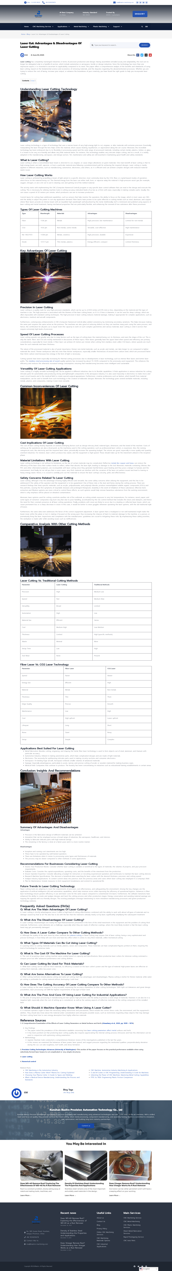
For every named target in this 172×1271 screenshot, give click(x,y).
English (146, 1269)
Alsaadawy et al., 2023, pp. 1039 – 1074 (117, 1023)
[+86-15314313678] (43, 2)
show (32, 81)
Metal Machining (80, 26)
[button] (142, 26)
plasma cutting (76, 935)
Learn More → (25, 1194)
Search (145, 45)
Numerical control (29, 1061)
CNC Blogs (68, 1093)
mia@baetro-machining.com (125, 2)
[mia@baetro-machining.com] (114, 2)
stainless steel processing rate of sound (44, 361)
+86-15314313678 (51, 2)
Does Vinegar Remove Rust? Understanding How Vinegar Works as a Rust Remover (129, 1183)
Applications (62, 26)
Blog (28, 34)
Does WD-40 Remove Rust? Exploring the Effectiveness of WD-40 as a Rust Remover (40, 1183)
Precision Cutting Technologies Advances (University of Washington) (49, 1049)
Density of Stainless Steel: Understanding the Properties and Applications (84, 1183)
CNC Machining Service (42, 26)
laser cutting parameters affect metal (101, 1030)
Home (26, 26)
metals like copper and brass (122, 463)
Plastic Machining (100, 26)
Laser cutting (27, 1057)
